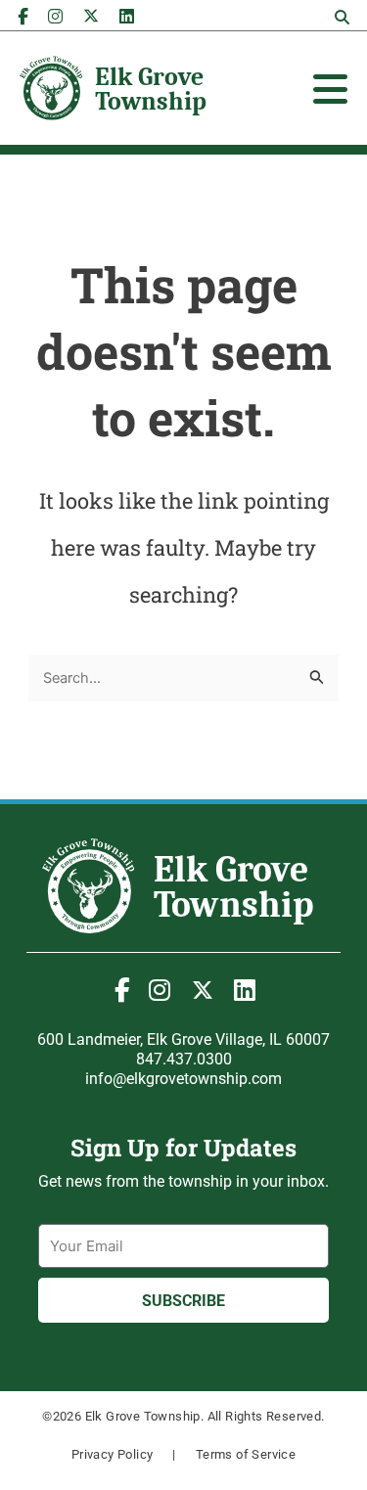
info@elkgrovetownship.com (183, 1078)
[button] (341, 17)
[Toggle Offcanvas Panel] (330, 89)
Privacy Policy (112, 1454)
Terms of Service (246, 1454)
